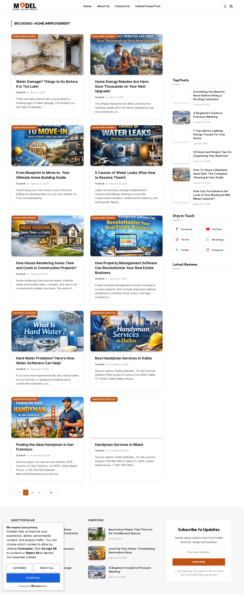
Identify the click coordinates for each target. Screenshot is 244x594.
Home (87, 6)
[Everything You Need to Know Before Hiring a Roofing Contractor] (181, 96)
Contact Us (122, 6)
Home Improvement (24, 36)
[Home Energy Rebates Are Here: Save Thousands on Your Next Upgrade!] (126, 54)
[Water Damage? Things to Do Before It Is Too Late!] (47, 54)
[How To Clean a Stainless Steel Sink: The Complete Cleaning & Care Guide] (181, 174)
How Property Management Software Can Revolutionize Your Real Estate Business (126, 268)
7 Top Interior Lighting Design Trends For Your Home (209, 134)
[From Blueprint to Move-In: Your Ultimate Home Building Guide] (47, 145)
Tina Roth (21, 92)
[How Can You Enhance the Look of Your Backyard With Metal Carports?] (181, 195)
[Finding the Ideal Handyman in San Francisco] (47, 417)
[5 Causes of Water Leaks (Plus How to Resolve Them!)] (126, 145)
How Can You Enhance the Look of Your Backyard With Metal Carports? (211, 194)
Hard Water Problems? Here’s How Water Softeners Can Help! (45, 360)
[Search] (231, 6)
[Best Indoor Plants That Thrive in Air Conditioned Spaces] (96, 534)
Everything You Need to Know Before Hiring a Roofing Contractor (209, 95)
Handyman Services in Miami (119, 445)
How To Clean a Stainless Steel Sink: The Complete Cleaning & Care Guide (210, 173)
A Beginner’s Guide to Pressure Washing (208, 114)
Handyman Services (104, 313)
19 (51, 492)
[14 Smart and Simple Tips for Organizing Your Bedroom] (181, 156)
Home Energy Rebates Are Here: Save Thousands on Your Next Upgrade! (122, 86)
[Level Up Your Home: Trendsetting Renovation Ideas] (96, 553)
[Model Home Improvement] (24, 6)
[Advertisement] (203, 45)
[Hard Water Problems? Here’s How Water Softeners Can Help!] (47, 331)
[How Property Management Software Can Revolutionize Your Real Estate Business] (126, 236)
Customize (19, 568)
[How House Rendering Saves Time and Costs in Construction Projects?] (47, 236)
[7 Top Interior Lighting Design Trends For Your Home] (181, 135)
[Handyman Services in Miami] (126, 417)
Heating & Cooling (24, 313)
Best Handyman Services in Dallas (123, 358)
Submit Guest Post (148, 6)
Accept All (33, 577)
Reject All (47, 568)
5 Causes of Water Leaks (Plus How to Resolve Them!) (125, 175)
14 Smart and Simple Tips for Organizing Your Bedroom (212, 153)
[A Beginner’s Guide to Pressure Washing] (181, 117)
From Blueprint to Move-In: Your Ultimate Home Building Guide (43, 175)
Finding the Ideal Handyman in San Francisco (45, 447)
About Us (103, 6)
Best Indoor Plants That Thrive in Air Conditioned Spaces (130, 531)
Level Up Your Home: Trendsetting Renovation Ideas (132, 550)
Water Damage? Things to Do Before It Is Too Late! (47, 84)
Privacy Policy (196, 574)
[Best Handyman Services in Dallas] (126, 331)
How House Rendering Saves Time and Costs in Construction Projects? (46, 265)
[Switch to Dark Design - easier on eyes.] (225, 6)
